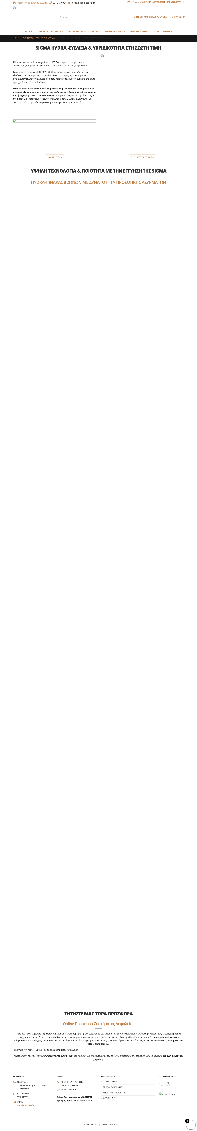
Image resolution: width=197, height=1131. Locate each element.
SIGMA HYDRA (54, 157)
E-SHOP (166, 31)
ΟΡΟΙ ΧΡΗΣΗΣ (109, 1098)
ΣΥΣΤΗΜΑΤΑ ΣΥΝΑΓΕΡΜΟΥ (48, 31)
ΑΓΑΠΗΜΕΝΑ (145, 2)
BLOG (156, 31)
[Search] (123, 17)
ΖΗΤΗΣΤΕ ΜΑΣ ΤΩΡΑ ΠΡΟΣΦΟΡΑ (150, 17)
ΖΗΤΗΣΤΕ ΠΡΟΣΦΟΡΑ (142, 157)
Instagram (167, 1083)
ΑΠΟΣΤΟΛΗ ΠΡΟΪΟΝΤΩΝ (114, 1092)
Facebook (162, 1083)
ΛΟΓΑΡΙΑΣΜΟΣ (159, 2)
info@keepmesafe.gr (26, 1105)
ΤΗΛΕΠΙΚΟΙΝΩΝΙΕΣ (138, 31)
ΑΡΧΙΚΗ (28, 31)
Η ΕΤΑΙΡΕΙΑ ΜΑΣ (132, 2)
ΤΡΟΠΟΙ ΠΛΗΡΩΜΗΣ (112, 1087)
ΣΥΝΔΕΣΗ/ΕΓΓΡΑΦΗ (175, 2)
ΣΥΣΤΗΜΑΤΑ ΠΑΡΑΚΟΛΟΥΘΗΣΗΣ (83, 31)
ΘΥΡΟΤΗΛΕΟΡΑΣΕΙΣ (114, 31)
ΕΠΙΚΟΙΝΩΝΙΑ (178, 17)
